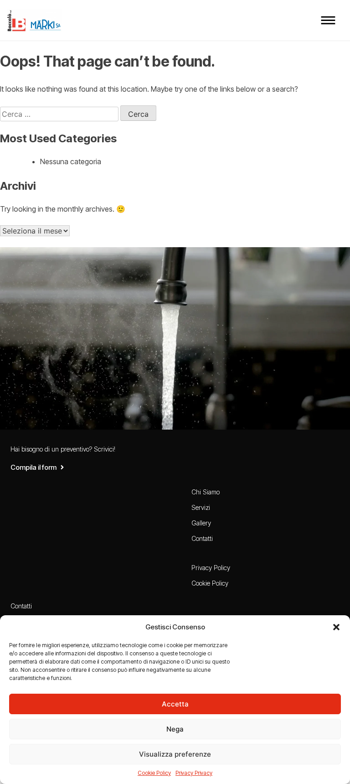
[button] (336, 627)
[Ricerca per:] (60, 114)
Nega (175, 729)
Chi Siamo (205, 492)
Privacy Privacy (193, 772)
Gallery (201, 523)
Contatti (202, 538)
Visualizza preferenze (175, 754)
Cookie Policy (154, 772)
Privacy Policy (210, 567)
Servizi (200, 507)
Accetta (175, 704)
